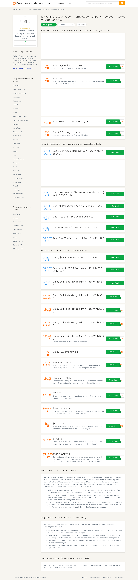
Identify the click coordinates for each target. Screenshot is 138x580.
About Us (84, 577)
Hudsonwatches (18, 194)
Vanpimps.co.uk (18, 178)
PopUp (15, 167)
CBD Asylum (17, 214)
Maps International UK (20, 116)
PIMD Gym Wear (18, 249)
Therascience (17, 174)
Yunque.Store (17, 229)
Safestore (16, 124)
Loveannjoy (16, 190)
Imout (15, 112)
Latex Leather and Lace (20, 120)
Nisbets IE (16, 140)
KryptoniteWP (17, 245)
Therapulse (16, 163)
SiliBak (15, 155)
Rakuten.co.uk (17, 132)
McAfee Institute (18, 159)
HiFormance (17, 222)
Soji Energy (16, 143)
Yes (25, 42)
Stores (50, 3)
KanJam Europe (18, 241)
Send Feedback (119, 577)
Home (15, 9)
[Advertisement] (83, 46)
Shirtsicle (15, 105)
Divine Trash (17, 128)
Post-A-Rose (17, 136)
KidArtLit (15, 151)
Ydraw (15, 237)
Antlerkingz (16, 85)
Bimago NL (16, 170)
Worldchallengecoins (19, 93)
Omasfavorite (17, 101)
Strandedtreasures (19, 197)
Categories (61, 3)
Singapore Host (18, 226)
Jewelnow (16, 109)
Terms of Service (95, 577)
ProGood (16, 147)
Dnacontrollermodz (19, 89)
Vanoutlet (16, 186)
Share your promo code (59, 568)
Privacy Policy (107, 577)
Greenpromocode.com (29, 3)
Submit (78, 3)
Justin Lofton (17, 233)
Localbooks (16, 97)
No (25, 44)
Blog (70, 3)
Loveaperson (17, 182)
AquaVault (16, 218)
